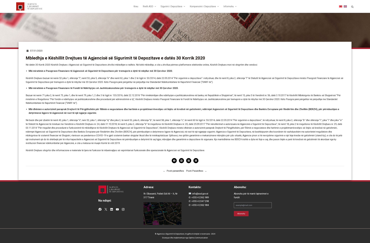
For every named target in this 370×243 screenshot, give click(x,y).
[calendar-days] (27, 51)
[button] (154, 6)
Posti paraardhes (175, 171)
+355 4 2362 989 (200, 197)
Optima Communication (198, 238)
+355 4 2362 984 (200, 205)
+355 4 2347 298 (200, 201)
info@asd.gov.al (200, 193)
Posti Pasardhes (194, 171)
